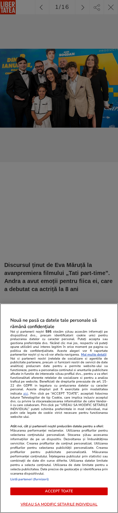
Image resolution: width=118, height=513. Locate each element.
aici (25, 393)
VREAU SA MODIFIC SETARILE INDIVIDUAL (59, 504)
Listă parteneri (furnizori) (29, 479)
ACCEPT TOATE (59, 491)
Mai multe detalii (94, 354)
